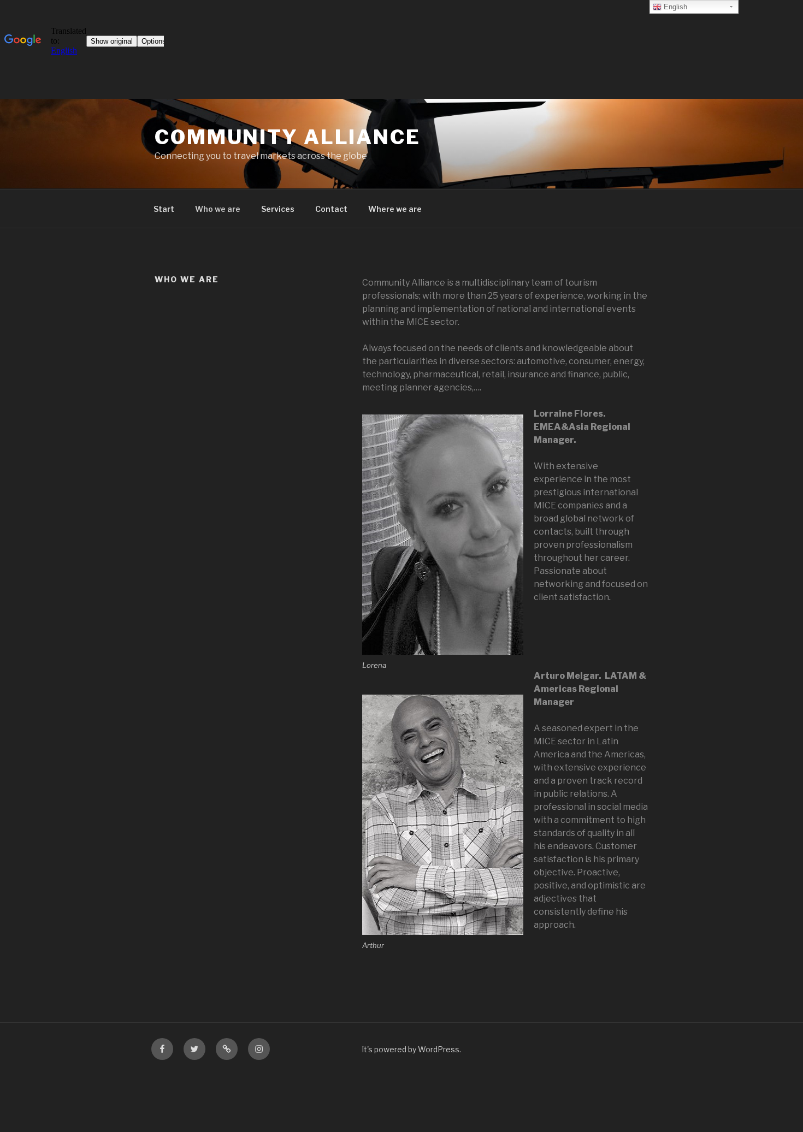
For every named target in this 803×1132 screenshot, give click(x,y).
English (674, 7)
